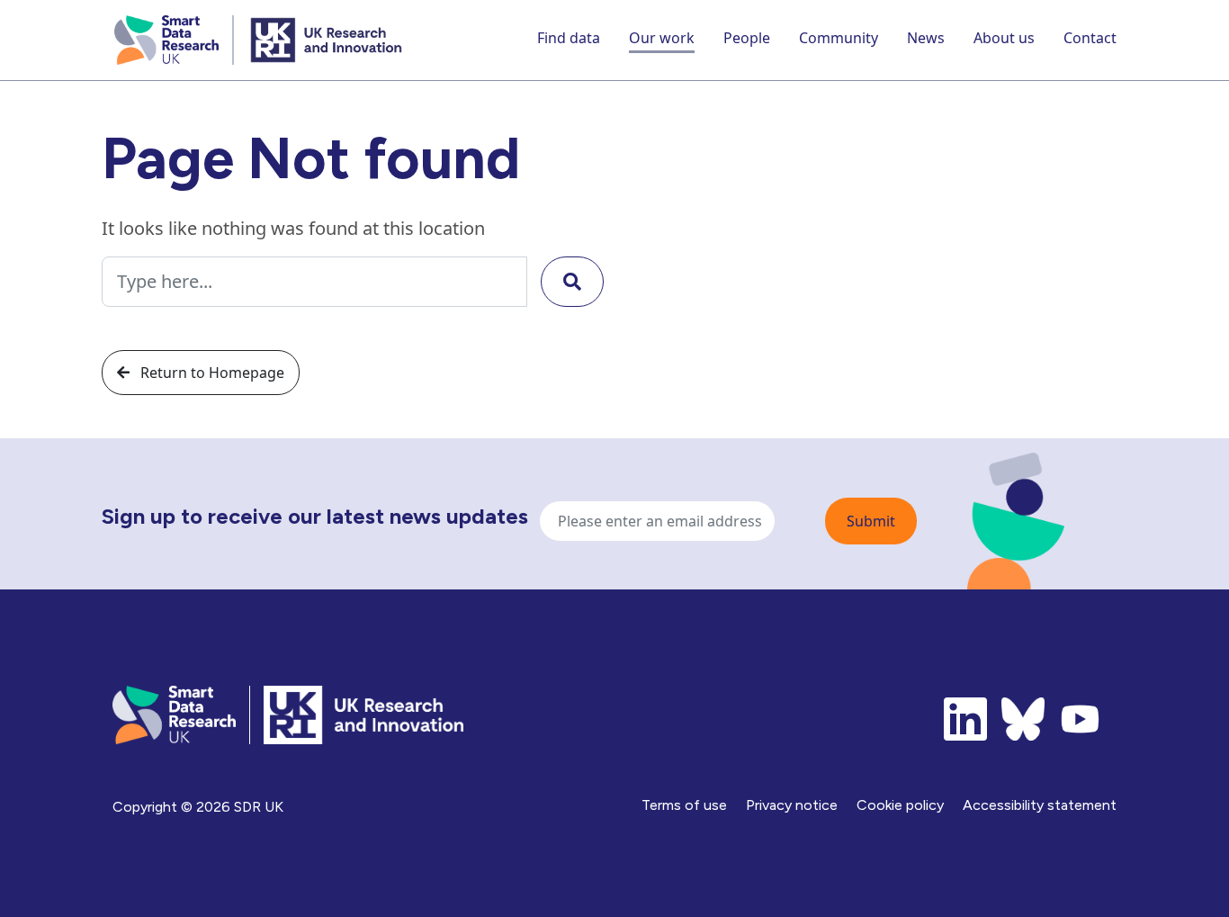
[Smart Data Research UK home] (169, 40)
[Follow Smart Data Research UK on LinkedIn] (965, 719)
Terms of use (684, 805)
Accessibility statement (1040, 805)
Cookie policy (900, 805)
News (926, 38)
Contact (1090, 38)
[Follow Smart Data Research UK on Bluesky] (1023, 719)
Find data (568, 38)
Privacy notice (792, 805)
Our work (662, 38)
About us (1004, 38)
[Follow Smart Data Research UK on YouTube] (1080, 719)
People (746, 38)
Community (838, 38)
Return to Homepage (210, 372)
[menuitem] (568, 40)
